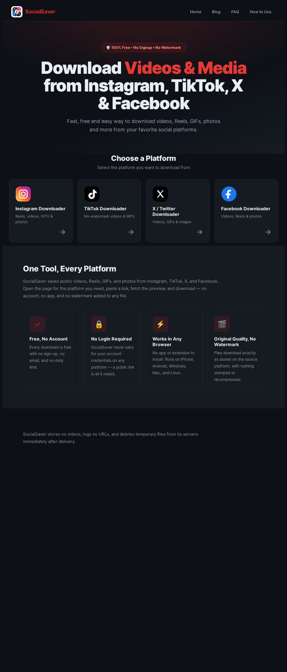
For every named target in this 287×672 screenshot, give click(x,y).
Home (195, 11)
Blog (216, 11)
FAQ (235, 11)
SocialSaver (40, 11)
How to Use (260, 11)
